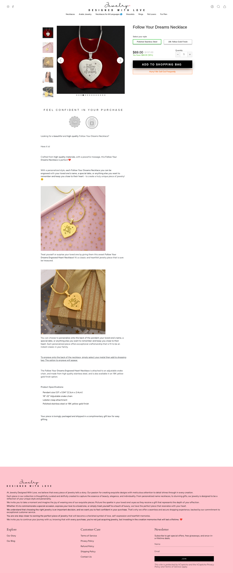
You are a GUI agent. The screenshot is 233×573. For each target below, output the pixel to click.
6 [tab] (87, 95)
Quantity (179, 50)
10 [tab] (96, 95)
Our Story (11, 535)
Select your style (140, 36)
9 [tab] (94, 95)
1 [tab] (77, 95)
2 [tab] (79, 95)
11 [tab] (98, 95)
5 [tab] (85, 95)
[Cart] (225, 6)
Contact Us (86, 556)
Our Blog (11, 541)
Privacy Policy (87, 541)
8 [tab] (92, 95)
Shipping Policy (88, 551)
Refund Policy (87, 546)
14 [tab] (105, 95)
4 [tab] (83, 95)
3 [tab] (81, 95)
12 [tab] (100, 95)
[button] (218, 6)
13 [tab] (103, 95)
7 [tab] (90, 95)
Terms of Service (89, 535)
